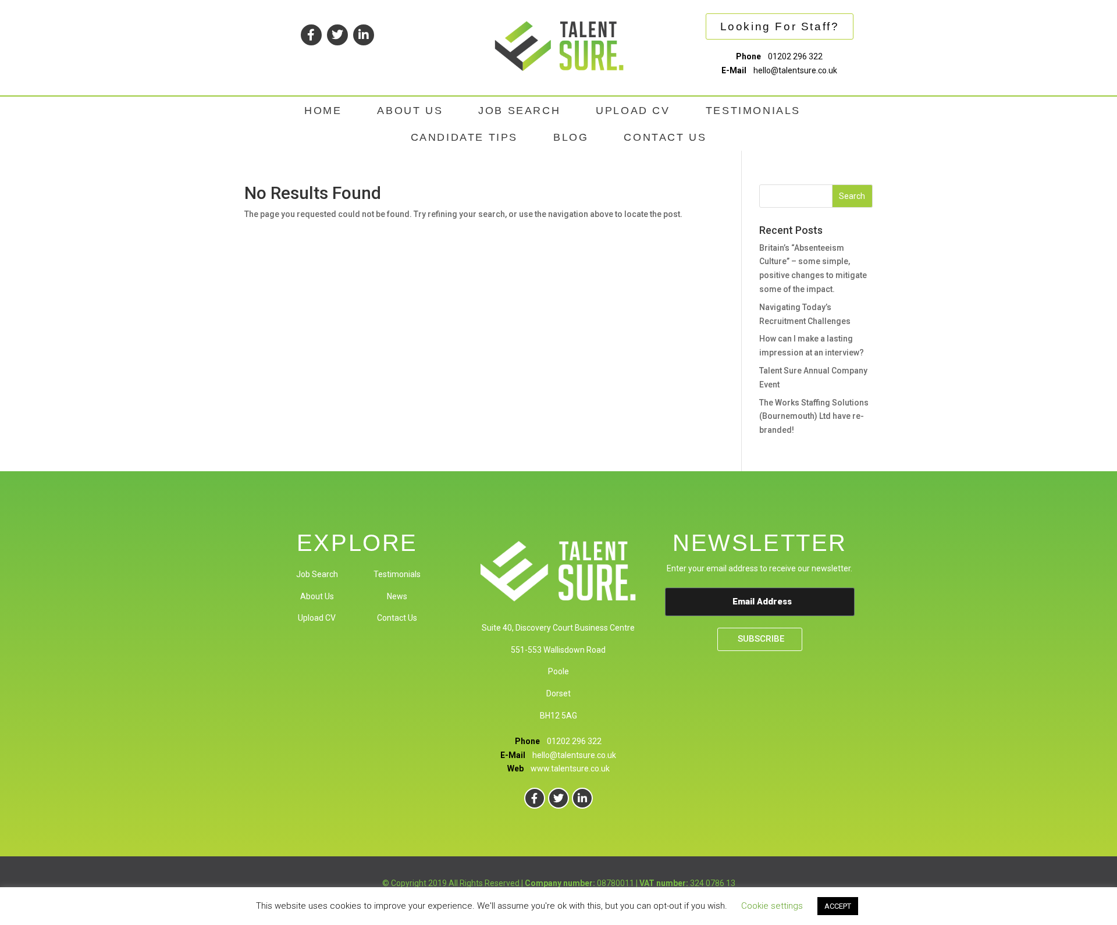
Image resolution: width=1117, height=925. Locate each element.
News (397, 596)
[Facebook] (311, 35)
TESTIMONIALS (753, 110)
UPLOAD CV (633, 110)
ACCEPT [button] (837, 906)
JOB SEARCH (519, 110)
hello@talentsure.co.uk (795, 70)
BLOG (570, 137)
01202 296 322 (795, 56)
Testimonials (397, 574)
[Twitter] (337, 35)
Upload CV (317, 617)
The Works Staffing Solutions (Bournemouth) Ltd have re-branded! (814, 416)
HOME (322, 110)
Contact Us (397, 617)
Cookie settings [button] (772, 906)
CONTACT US (665, 137)
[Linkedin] (363, 35)
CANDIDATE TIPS (464, 137)
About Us (317, 596)
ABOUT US (410, 110)
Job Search (317, 574)
